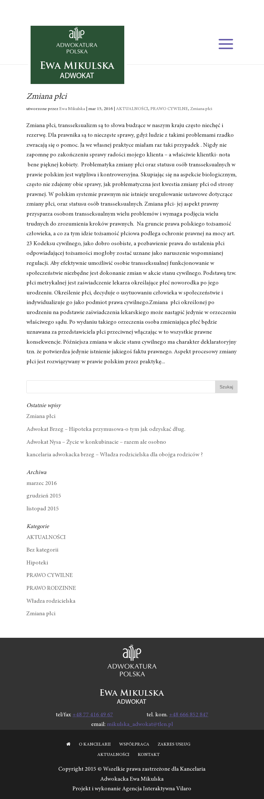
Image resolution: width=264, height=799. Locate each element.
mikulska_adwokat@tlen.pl (140, 725)
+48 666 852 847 (188, 715)
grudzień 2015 (43, 496)
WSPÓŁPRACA (134, 744)
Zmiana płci (46, 97)
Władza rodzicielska (50, 601)
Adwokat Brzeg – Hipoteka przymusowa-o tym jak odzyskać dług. (105, 429)
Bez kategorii (42, 550)
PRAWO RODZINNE (51, 588)
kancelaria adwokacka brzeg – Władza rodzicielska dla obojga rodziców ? (114, 455)
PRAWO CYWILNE (169, 109)
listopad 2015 (42, 509)
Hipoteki (37, 563)
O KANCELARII (95, 744)
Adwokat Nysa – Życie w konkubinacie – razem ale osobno (96, 442)
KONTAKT (149, 755)
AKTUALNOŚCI (132, 109)
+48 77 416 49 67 (92, 715)
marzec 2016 (41, 484)
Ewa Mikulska (72, 109)
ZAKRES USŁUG (174, 744)
